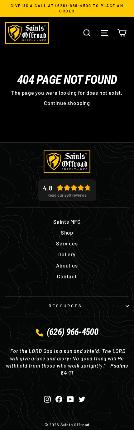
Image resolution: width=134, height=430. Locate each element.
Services (67, 243)
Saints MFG (67, 221)
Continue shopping (67, 103)
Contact (67, 276)
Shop (67, 232)
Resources (65, 305)
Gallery (67, 254)
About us (67, 265)
